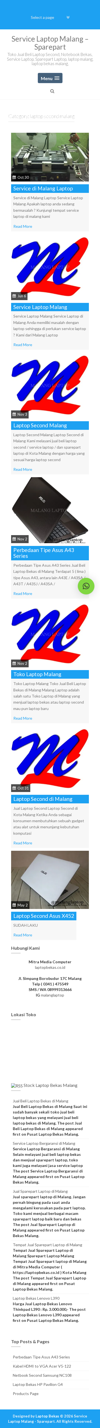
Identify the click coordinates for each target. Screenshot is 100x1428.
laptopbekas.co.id (50, 967)
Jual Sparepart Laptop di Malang (40, 1191)
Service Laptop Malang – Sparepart (50, 42)
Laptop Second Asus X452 (43, 916)
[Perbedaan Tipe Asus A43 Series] (50, 509)
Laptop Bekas (47, 1416)
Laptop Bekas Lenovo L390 (36, 1298)
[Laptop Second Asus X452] (50, 879)
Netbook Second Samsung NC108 (42, 1375)
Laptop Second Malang (40, 425)
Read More (22, 226)
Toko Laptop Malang (37, 674)
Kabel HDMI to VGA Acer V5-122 (42, 1366)
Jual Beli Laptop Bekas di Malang (40, 1101)
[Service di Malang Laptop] (50, 156)
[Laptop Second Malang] (50, 385)
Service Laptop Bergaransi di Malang (44, 1143)
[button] (86, 586)
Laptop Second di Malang (42, 799)
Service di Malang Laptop (43, 188)
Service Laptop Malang (40, 307)
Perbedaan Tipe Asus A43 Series (43, 553)
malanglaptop (52, 995)
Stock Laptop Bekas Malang (51, 1085)
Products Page (26, 1393)
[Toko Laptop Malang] (50, 634)
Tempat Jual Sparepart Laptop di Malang (47, 1244)
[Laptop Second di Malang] (50, 758)
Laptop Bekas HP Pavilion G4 (38, 1384)
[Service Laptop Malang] (50, 266)
